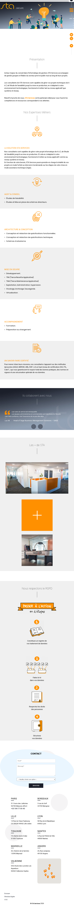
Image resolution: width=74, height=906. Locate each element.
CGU (6, 900)
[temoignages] (73, 23)
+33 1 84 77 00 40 (18, 808)
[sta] (73, 18)
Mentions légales (9, 896)
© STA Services (35, 903)
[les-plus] (73, 25)
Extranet (7, 893)
